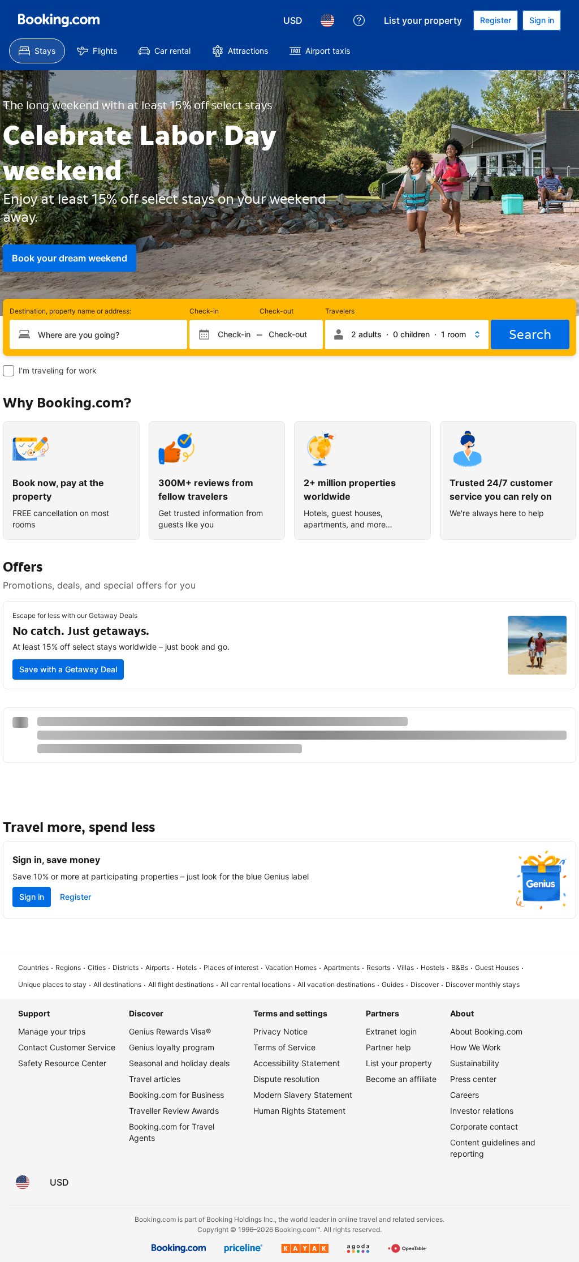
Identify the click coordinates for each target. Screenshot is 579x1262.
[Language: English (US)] (327, 20)
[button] (407, 334)
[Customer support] (359, 20)
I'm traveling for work (58, 370)
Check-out (276, 311)
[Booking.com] (59, 20)
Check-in (204, 311)
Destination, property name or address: (70, 311)
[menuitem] (37, 50)
